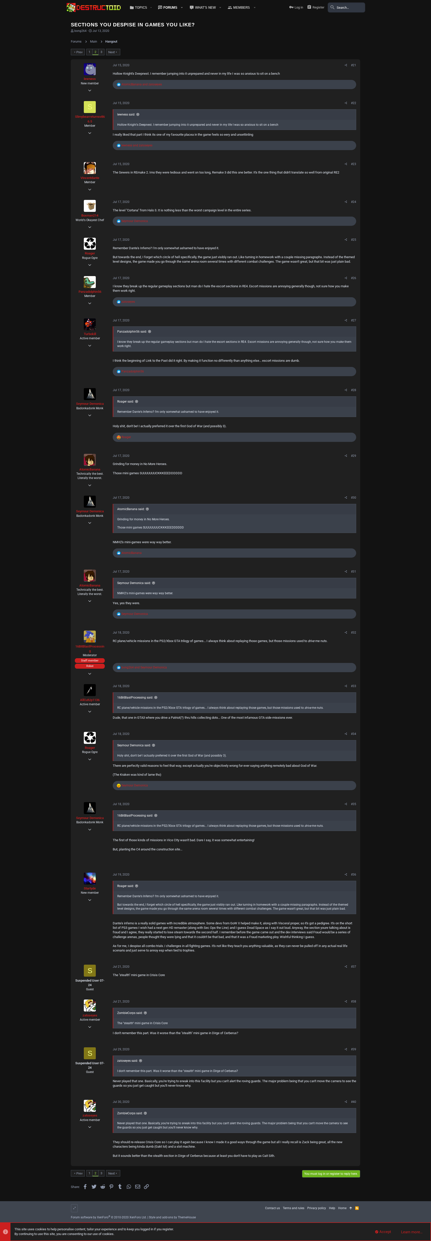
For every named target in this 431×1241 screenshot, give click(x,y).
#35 (353, 804)
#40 (353, 1102)
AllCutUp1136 (90, 700)
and (141, 84)
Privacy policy (316, 1208)
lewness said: (126, 114)
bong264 (80, 31)
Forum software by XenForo (109, 1217)
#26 (353, 278)
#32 (353, 632)
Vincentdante (90, 178)
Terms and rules (293, 1208)
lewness (90, 79)
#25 (353, 239)
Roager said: (125, 401)
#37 (353, 966)
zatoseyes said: (127, 1061)
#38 (353, 1001)
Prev (79, 52)
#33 (353, 686)
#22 (353, 103)
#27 (353, 320)
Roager (90, 253)
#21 (353, 65)
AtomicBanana (89, 469)
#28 (353, 390)
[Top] (351, 1208)
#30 (353, 497)
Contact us (272, 1208)
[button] (139, 7)
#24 (353, 202)
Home (342, 1208)
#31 (353, 571)
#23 (353, 164)
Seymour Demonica (90, 404)
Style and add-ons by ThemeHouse (172, 1217)
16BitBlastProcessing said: (135, 697)
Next (111, 52)
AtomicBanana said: (131, 509)
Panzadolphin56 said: (132, 331)
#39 (353, 1049)
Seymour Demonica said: (134, 583)
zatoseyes (90, 1015)
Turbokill (90, 334)
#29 (353, 456)
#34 (353, 734)
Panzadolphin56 (90, 292)
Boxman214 (89, 215)
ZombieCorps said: (130, 1013)
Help (332, 1208)
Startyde (90, 888)
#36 (353, 874)
